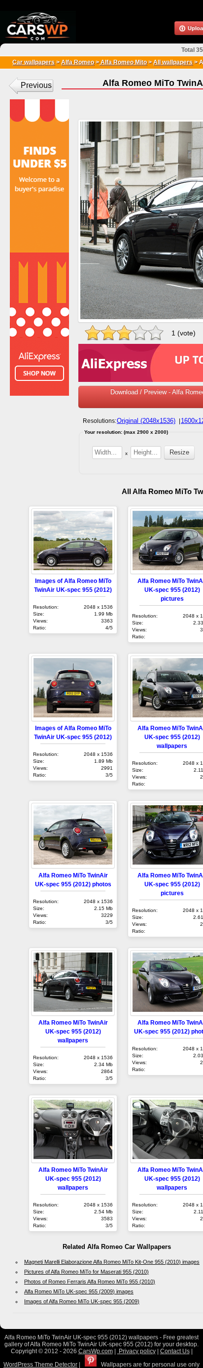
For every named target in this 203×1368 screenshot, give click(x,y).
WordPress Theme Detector (40, 1364)
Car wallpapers (33, 62)
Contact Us (175, 1351)
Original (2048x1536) (146, 420)
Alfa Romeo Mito (123, 62)
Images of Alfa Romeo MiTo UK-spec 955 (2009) (81, 1301)
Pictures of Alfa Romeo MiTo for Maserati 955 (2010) (86, 1272)
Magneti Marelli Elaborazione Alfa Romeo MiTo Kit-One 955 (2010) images (112, 1262)
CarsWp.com (95, 1351)
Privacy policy (136, 1351)
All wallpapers (173, 62)
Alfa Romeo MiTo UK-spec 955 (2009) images (79, 1291)
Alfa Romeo (77, 62)
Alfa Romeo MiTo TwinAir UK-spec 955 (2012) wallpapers (73, 1031)
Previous (36, 85)
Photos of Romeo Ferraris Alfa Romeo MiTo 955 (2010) (89, 1282)
